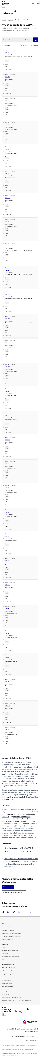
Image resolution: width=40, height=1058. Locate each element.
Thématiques (5, 924)
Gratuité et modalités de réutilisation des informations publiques (20, 814)
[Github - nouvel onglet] (24, 912)
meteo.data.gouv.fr (7, 971)
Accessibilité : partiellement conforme (22, 1049)
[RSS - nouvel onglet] (30, 912)
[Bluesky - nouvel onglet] (14, 912)
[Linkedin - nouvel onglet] (3, 912)
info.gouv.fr (31, 1036)
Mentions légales (6, 1049)
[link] (8, 887)
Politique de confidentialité (28, 1046)
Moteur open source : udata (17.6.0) (11, 997)
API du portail (5, 994)
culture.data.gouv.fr (7, 983)
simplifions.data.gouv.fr (8, 967)
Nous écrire (5, 953)
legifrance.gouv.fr (17, 1036)
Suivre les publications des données (11, 933)
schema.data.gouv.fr (7, 939)
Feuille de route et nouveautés (10, 950)
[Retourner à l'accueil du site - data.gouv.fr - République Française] (21, 1011)
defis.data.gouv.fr (6, 980)
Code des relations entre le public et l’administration (19, 820)
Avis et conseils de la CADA (18, 797)
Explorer (10, 20)
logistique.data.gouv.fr (8, 986)
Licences (4, 1046)
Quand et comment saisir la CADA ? (17, 848)
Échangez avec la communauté (10, 957)
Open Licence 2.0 (15, 1055)
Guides (3, 947)
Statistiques (5, 960)
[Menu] (38, 3)
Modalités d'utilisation (13, 1046)
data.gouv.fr (6, 799)
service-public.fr (31, 1040)
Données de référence (8, 927)
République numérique (21, 816)
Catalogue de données (8, 930)
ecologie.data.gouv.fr (7, 977)
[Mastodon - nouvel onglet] (8, 912)
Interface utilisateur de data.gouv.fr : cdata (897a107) (16, 1000)
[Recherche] (33, 3)
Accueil (4, 20)
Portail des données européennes (11, 936)
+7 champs (8, 69)
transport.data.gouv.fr (8, 974)
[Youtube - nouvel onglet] (19, 912)
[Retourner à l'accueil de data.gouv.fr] (9, 13)
